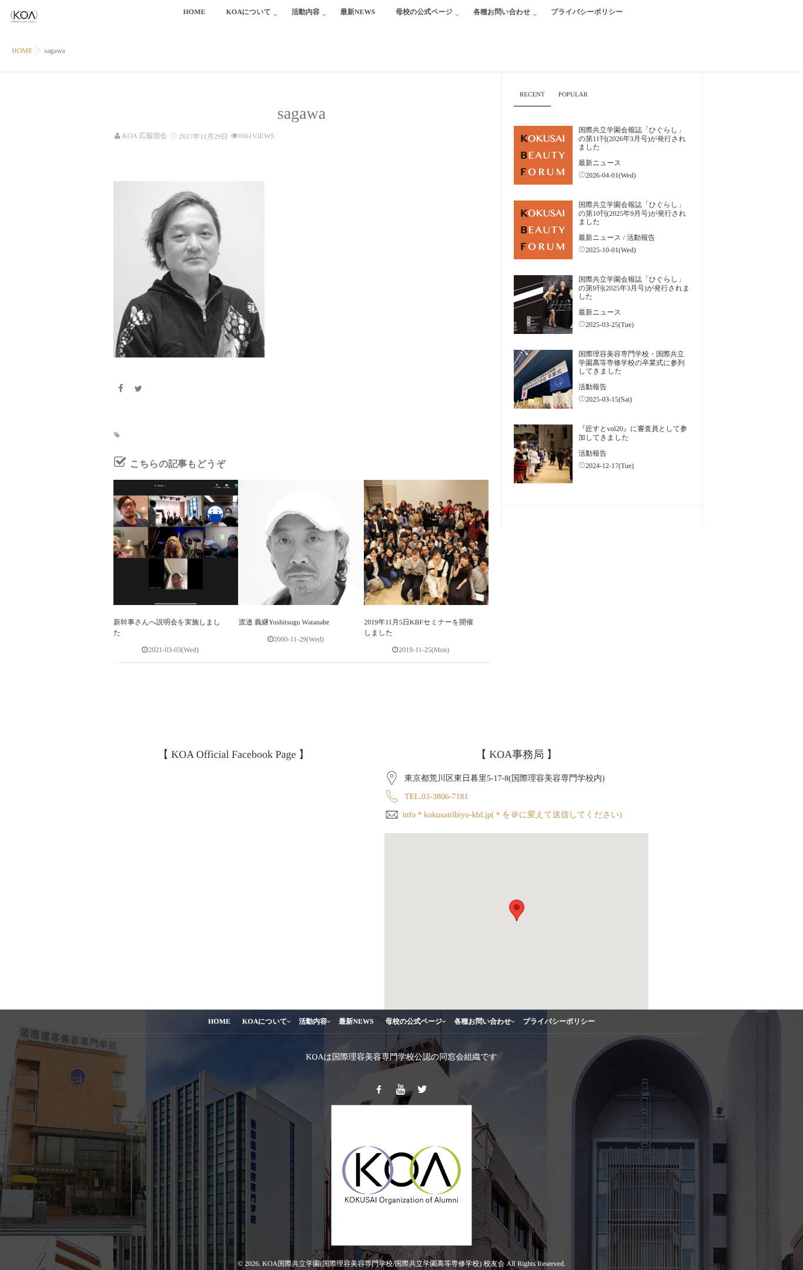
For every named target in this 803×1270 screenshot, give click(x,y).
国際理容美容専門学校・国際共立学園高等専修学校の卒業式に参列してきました (631, 362)
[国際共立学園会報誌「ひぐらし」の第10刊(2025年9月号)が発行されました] (543, 229)
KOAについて (248, 12)
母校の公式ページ (424, 12)
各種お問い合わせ (501, 12)
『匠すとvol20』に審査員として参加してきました (632, 433)
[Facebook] (120, 389)
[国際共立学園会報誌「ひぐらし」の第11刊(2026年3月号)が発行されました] (543, 155)
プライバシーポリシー (587, 12)
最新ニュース (599, 163)
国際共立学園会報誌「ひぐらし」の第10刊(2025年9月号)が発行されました (632, 213)
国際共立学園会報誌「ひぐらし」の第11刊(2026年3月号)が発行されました (632, 138)
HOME (194, 12)
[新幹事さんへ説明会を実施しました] (175, 542)
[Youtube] (401, 1090)
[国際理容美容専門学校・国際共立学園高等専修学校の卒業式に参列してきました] (543, 379)
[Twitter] (139, 389)
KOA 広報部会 (144, 136)
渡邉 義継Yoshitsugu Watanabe (284, 622)
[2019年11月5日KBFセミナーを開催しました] (426, 542)
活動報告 (641, 237)
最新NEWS (357, 12)
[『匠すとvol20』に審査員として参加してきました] (543, 454)
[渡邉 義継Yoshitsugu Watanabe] (301, 542)
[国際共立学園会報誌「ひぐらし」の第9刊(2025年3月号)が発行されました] (543, 304)
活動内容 (306, 12)
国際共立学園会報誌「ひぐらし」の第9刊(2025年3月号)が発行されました (634, 287)
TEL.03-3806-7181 (436, 797)
